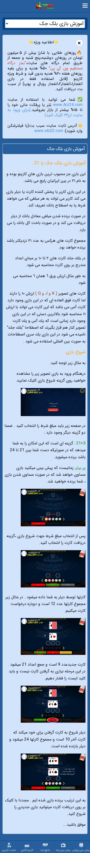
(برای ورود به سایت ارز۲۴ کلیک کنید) (45, 112)
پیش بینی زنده (63, 850)
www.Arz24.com (67, 105)
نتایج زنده (45, 850)
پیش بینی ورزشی (81, 850)
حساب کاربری (9, 850)
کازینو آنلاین (27, 850)
